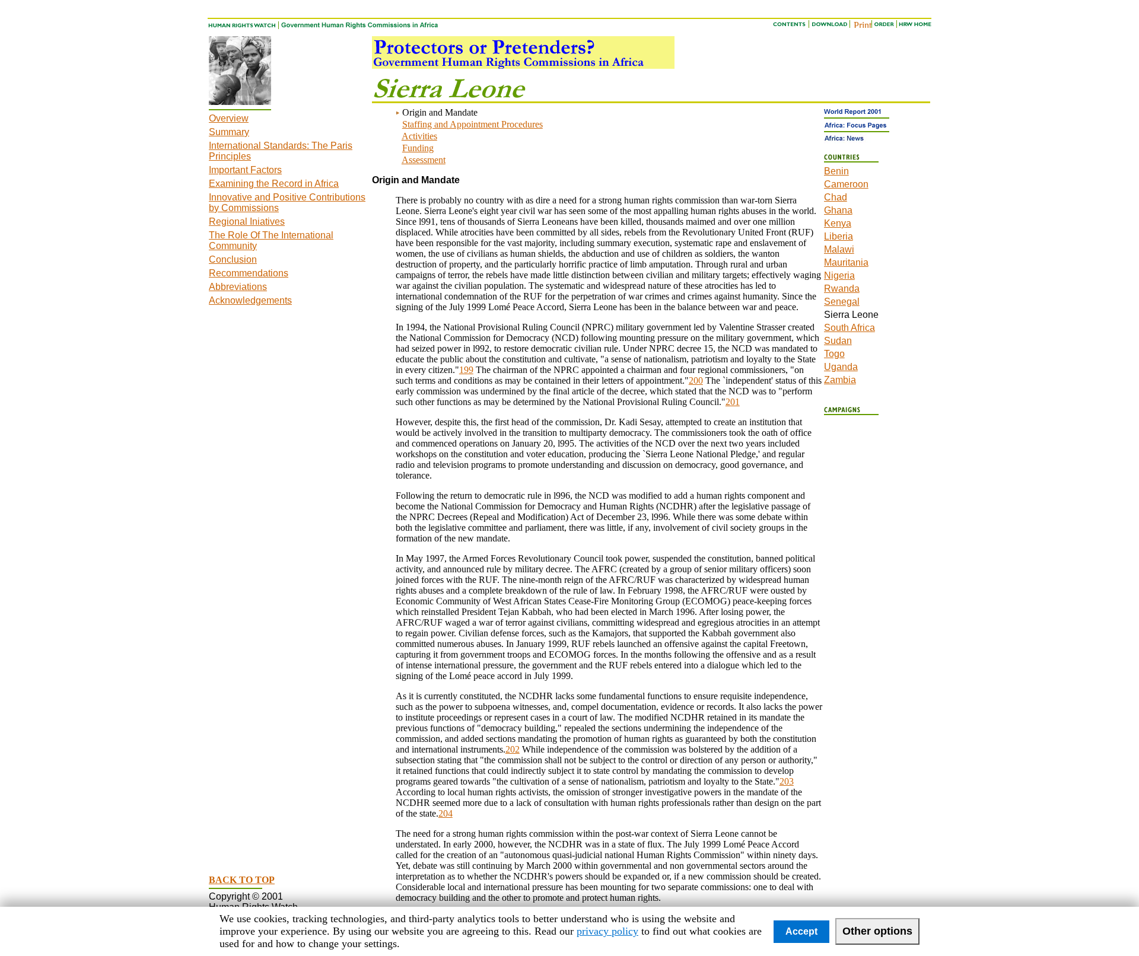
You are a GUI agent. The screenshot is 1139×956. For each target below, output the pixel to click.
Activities (419, 136)
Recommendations (248, 273)
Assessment (424, 160)
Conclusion (233, 259)
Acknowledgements (250, 300)
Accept (801, 931)
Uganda (841, 367)
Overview (229, 118)
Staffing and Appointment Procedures (472, 124)
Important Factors (245, 170)
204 (445, 813)
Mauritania (846, 262)
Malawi (839, 249)
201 (733, 402)
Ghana (838, 210)
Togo (834, 354)
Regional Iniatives (247, 221)
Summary (229, 132)
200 (696, 380)
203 (787, 781)
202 (512, 749)
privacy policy (607, 931)
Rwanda (842, 288)
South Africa (849, 328)
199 (466, 370)
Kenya (837, 223)
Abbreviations (238, 287)
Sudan (838, 341)
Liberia (838, 236)
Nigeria (839, 275)
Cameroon (846, 184)
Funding (418, 148)
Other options (877, 931)
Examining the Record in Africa (274, 184)
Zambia (840, 380)
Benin (836, 171)
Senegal (842, 302)
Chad (835, 197)
